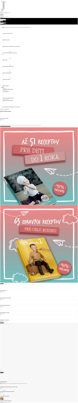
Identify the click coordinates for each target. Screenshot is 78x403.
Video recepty (2, 9)
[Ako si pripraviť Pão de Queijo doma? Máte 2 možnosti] (7, 51)
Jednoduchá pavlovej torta (3, 381)
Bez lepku (4, 2)
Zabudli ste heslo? (2, 14)
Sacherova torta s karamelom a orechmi (5, 305)
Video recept (27, 27)
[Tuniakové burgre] (7, 58)
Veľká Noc (23, 27)
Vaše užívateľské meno (8, 19)
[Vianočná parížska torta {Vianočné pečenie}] (39, 296)
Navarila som (2, 1)
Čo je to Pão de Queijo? (6, 91)
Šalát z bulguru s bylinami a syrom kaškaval (8, 66)
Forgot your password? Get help (3, 21)
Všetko (3, 27)
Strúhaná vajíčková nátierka (6, 79)
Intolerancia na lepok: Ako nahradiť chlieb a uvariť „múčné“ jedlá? (11, 46)
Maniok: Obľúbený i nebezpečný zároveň (8, 89)
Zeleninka (4, 8)
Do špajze (4, 3)
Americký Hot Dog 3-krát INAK (4, 118)
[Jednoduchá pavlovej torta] (6, 38)
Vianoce (3, 7)
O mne (2, 10)
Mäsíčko (14, 27)
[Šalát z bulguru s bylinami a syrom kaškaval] (2, 399)
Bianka (1, 119)
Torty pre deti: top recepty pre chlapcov (8, 33)
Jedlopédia (2, 87)
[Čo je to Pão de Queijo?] (5, 90)
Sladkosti (21, 27)
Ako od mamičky (5, 27)
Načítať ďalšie (1, 321)
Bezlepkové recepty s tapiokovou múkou (8, 100)
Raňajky (17, 27)
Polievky (3, 4)
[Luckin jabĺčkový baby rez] (39, 289)
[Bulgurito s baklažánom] (6, 84)
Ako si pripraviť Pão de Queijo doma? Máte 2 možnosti (7, 391)
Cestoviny (10, 27)
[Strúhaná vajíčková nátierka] (7, 78)
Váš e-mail (7, 16)
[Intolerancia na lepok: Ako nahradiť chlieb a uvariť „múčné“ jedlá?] (1, 385)
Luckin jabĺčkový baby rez (3, 290)
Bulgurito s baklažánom (6, 85)
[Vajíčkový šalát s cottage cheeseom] (7, 71)
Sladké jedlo (4, 5)
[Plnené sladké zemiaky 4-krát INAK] (39, 311)
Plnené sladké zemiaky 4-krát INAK (4, 312)
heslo (6, 13)
